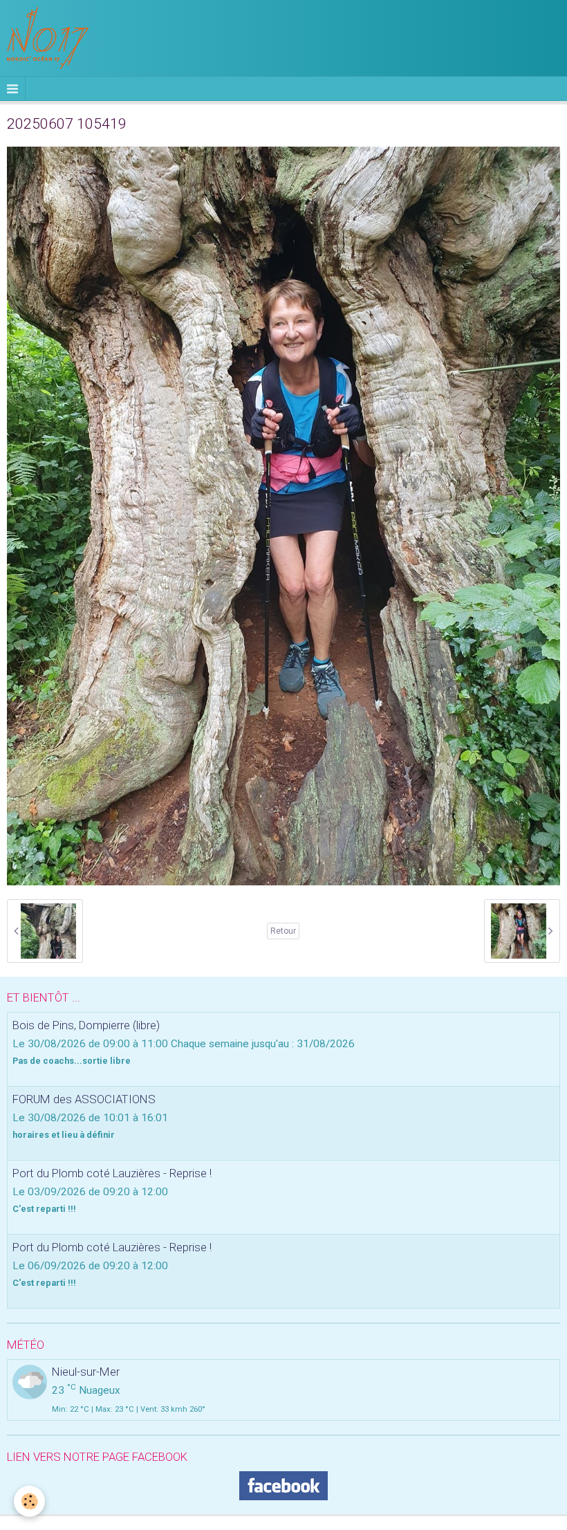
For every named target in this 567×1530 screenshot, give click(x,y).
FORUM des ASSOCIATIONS (84, 1099)
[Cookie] (29, 1501)
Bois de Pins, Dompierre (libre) (86, 1025)
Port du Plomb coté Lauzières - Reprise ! (112, 1173)
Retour (283, 931)
